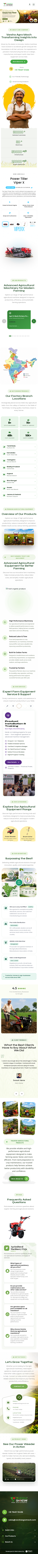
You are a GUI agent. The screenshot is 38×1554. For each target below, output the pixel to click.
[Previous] (4, 321)
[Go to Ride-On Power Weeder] (12, 224)
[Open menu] (34, 4)
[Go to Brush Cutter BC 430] (24, 224)
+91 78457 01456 (17, 1409)
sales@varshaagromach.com (21, 1403)
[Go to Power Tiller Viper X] (5, 224)
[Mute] (8, 1479)
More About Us (18, 62)
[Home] (7, 4)
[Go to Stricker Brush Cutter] (18, 224)
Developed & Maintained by (15, 1551)
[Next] (34, 321)
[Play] (6, 1479)
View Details (14, 326)
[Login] (30, 4)
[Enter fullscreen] (32, 1479)
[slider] (19, 1477)
